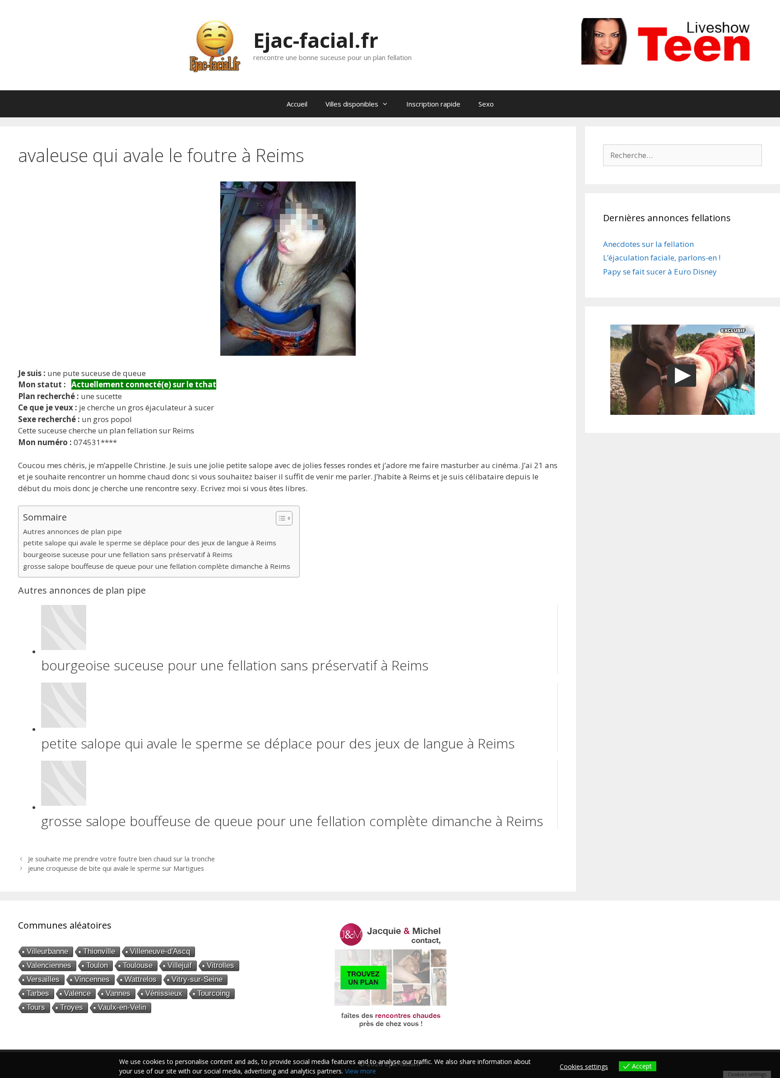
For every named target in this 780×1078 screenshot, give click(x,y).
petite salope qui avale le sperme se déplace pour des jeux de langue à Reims (149, 542)
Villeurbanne (47, 951)
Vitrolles (220, 965)
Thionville (99, 951)
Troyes (71, 1007)
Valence (77, 993)
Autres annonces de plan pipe (72, 531)
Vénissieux (163, 993)
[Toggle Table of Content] (279, 518)
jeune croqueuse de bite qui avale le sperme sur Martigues (116, 868)
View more (360, 1071)
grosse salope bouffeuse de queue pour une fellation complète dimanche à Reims (156, 566)
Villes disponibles (351, 103)
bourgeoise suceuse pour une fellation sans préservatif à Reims (127, 554)
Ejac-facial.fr (315, 40)
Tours (36, 1007)
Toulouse (138, 965)
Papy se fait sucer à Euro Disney (660, 271)
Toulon (97, 965)
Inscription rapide (433, 103)
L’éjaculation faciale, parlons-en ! (661, 257)
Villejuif (179, 965)
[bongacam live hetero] (671, 61)
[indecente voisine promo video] (682, 370)
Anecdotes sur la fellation (648, 244)
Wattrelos (141, 979)
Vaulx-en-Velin (122, 1007)
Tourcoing (213, 993)
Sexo (486, 103)
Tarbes (38, 993)
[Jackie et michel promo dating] (390, 975)
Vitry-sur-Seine (197, 979)
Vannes (118, 993)
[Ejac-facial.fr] (215, 44)
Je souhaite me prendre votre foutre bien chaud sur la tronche (121, 859)
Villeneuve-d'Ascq (160, 951)
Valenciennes (49, 965)
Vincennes (92, 979)
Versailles (43, 979)
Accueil (297, 103)
